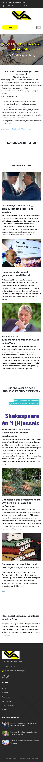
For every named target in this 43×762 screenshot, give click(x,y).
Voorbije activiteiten (8, 705)
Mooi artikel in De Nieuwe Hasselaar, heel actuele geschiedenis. (16, 432)
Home (4, 688)
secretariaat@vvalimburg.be (15, 2)
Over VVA (5, 693)
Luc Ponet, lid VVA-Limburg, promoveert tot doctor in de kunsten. (17, 208)
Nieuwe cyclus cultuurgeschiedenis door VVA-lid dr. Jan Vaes (20, 339)
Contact (4, 710)
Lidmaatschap (7, 701)
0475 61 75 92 (10, 6)
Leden (10, 27)
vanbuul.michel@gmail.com (20, 129)
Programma (6, 697)
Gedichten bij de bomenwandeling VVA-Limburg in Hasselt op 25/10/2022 (21, 503)
